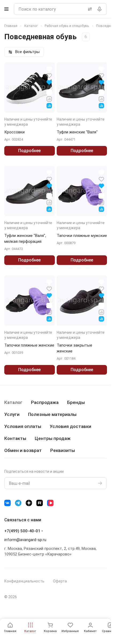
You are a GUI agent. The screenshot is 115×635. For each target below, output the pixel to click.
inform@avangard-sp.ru (25, 539)
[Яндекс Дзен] (29, 503)
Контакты (15, 438)
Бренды (76, 402)
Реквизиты (62, 450)
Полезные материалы (52, 414)
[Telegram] (18, 503)
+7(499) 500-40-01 (22, 531)
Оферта (60, 581)
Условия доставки (70, 426)
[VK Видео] (50, 503)
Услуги (12, 414)
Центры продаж (53, 438)
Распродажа (45, 402)
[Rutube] (39, 503)
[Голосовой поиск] (100, 9)
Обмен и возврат (23, 450)
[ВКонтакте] (7, 503)
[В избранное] (49, 75)
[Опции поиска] (89, 9)
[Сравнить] (49, 99)
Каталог (13, 402)
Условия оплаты (22, 426)
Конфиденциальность (24, 581)
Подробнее (29, 150)
